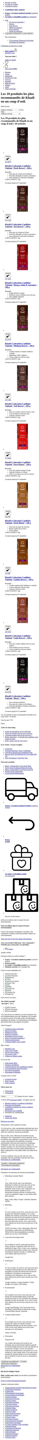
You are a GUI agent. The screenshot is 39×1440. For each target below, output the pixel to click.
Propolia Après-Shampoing (14, 771)
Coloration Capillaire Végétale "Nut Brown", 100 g (18, 225)
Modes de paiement (15, 28)
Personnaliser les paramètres (10, 1165)
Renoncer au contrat (7, 1121)
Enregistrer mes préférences (10, 1361)
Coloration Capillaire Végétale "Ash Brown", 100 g (18, 405)
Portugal (15, 1434)
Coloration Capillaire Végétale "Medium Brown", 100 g (19, 344)
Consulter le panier (11, 6)
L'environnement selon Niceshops (16, 1068)
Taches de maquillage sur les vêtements (18, 731)
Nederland (17, 1428)
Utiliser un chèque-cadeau (13, 1056)
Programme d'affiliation (12, 1072)
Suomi (13, 1411)
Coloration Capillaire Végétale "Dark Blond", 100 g (18, 522)
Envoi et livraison (11, 1031)
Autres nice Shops (11, 1118)
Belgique (16, 1430)
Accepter (4, 1163)
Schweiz (15, 1415)
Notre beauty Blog (11, 1063)
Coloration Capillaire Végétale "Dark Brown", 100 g (18, 167)
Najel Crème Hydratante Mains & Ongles (18, 768)
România (16, 1402)
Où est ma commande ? (17, 22)
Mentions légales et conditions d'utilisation (19, 1103)
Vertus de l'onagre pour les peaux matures (18, 733)
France (14, 1400)
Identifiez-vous (10, 53)
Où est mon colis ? (11, 1054)
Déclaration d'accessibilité (13, 1111)
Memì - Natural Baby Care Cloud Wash (18, 766)
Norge (13, 1437)
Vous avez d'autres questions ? (15, 1038)
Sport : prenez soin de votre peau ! (16, 741)
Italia (12, 1391)
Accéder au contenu (11, 4)
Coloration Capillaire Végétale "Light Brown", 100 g (18, 637)
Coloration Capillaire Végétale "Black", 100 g (18, 697)
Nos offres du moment (12, 1070)
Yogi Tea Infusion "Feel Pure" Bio (16, 758)
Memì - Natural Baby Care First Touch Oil (19, 770)
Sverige (14, 1404)
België (13, 1432)
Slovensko (17, 1423)
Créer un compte (10, 60)
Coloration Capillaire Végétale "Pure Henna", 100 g (18, 463)
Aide (6, 20)
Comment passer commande (14, 1029)
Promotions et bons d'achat (14, 1036)
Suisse (13, 1417)
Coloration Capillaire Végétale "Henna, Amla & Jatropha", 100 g (21, 285)
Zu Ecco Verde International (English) (13, 1381)
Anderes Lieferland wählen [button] (10, 1384)
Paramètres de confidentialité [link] (14, 1112)
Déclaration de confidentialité (10, 1159)
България (17, 1413)
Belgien (14, 1435)
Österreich (17, 1389)
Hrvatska (16, 1406)
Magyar (14, 1410)
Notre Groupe (9, 1081)
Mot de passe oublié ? (12, 1052)
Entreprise (8, 1116)
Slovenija (16, 1399)
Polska (13, 1408)
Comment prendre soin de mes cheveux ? (18, 735)
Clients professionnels (12, 1040)
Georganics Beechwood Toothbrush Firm (18, 752)
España (14, 1397)
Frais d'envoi (13, 26)
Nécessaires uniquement (16, 1163)
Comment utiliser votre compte (15, 1042)
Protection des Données (12, 1105)
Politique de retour (11, 1032)
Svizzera (15, 1419)
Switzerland (19, 1421)
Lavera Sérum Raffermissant (14, 773)
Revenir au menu (10, 2)
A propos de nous (11, 1079)
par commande (20, 17)
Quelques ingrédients (12, 1065)
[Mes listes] (6, 63)
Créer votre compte (11, 1050)
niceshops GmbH (16, 1100)
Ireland (14, 1426)
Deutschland (19, 1393)
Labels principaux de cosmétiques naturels (19, 1067)
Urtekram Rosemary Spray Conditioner (18, 751)
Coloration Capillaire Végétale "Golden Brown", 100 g (19, 578)
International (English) (29, 1388)
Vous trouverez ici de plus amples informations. (16, 939)
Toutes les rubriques (15, 31)
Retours (11, 24)
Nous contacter (14, 29)
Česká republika (23, 1424)
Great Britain (20, 1395)
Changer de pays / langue (25, 1096)
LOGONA (8, 749)
